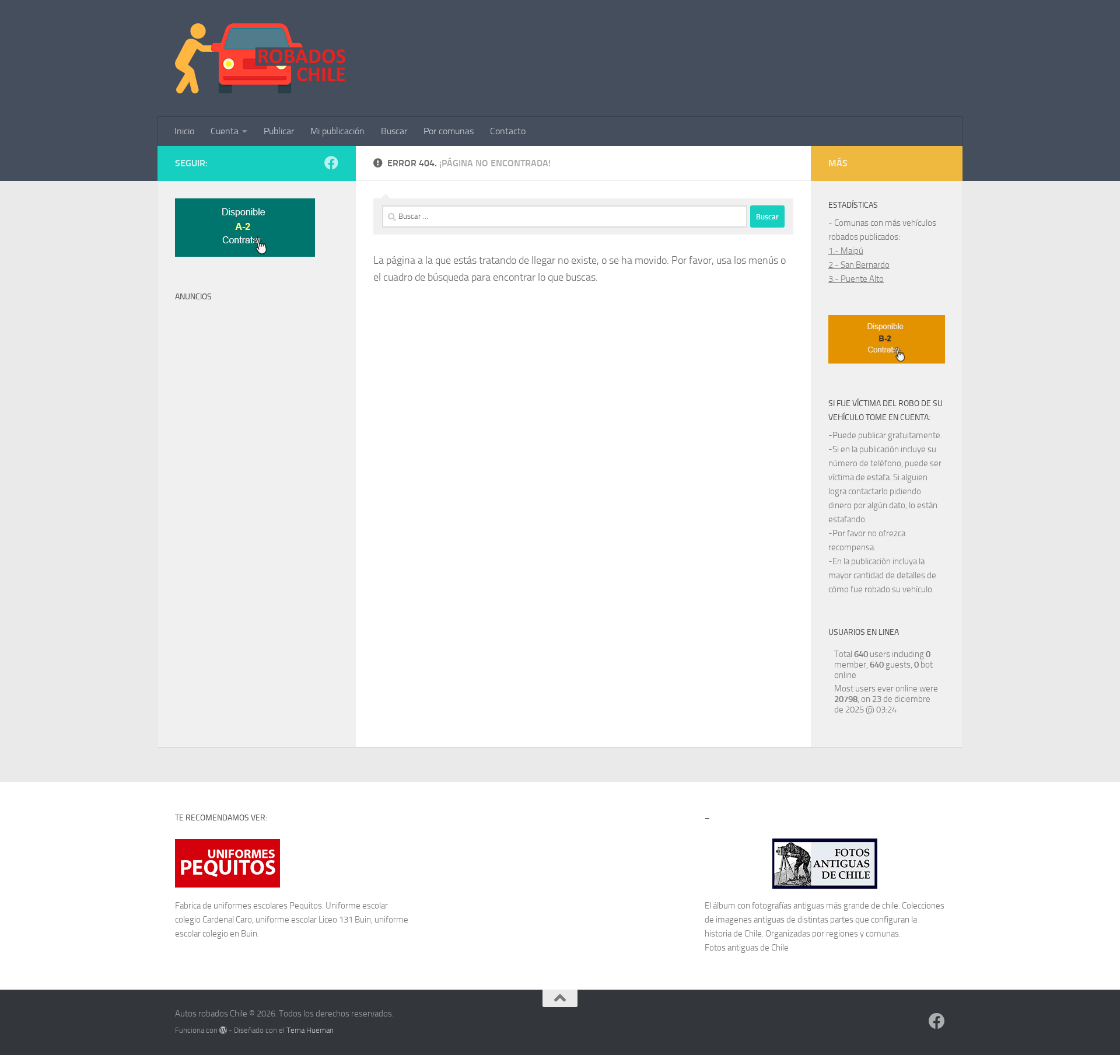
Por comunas (449, 131)
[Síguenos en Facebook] (331, 163)
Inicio (184, 131)
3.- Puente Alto (856, 279)
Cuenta (225, 131)
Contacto (508, 131)
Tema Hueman (310, 1030)
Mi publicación (337, 131)
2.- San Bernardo (859, 265)
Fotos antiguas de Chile (747, 947)
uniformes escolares (251, 905)
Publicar (279, 131)
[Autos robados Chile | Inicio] (260, 58)
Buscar (394, 131)
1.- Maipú (845, 251)
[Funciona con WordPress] (223, 1030)
